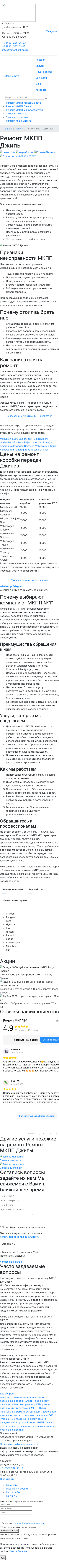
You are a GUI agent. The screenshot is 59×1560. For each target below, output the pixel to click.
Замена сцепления (17, 117)
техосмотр (6, 1397)
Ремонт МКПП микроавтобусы (24, 109)
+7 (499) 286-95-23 (14, 42)
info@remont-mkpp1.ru (15, 49)
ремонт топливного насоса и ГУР (33, 1415)
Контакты (11, 1495)
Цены (12, 152)
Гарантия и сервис (17, 1488)
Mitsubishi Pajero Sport (25, 442)
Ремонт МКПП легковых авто (23, 102)
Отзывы (50, 152)
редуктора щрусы (11, 1426)
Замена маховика (16, 113)
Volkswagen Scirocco (22, 445)
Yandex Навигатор (11, 1261)
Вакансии (11, 1484)
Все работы (35, 889)
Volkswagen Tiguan (46, 445)
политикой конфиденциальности (19, 1236)
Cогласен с (23, 1523)
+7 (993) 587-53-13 (13, 46)
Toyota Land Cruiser (36, 449)
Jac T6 (23, 438)
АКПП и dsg (32, 1400)
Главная (7, 128)
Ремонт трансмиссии (19, 120)
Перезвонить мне (9, 1530)
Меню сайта (12, 75)
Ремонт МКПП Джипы (19, 106)
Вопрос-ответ (27, 155)
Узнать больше (18, 1551)
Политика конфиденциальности (19, 1444)
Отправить (8, 1243)
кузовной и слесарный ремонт (18, 1418)
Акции (29, 152)
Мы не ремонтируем (14, 900)
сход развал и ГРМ (30, 1404)
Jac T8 (31, 438)
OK (3, 1557)
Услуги (19, 128)
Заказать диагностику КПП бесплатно (29, 415)
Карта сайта (13, 1492)
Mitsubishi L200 (9, 438)
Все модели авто (12, 889)
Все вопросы (7, 1393)
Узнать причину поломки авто (29, 580)
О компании (7, 1478)
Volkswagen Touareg (12, 449)
